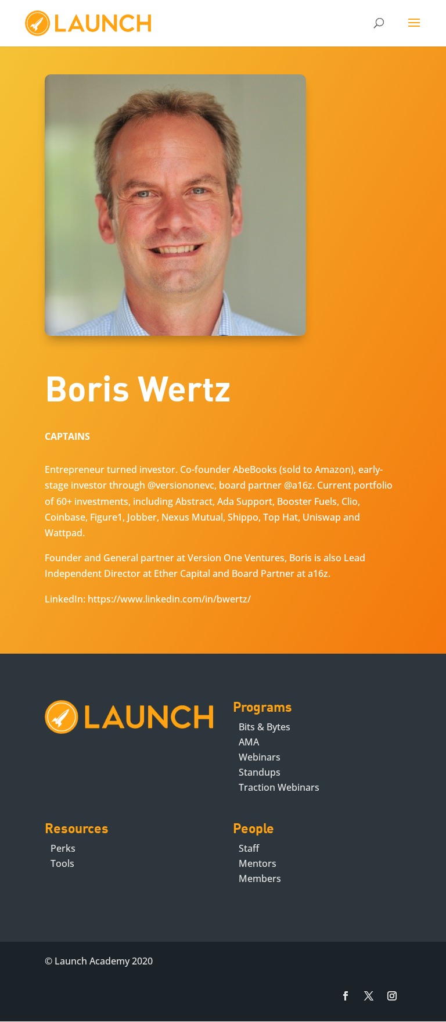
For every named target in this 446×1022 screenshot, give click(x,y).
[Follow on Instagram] (392, 996)
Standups (259, 772)
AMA (249, 742)
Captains (67, 436)
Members (260, 878)
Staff (249, 848)
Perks (63, 848)
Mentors (257, 863)
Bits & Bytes (264, 726)
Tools (62, 863)
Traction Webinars (279, 787)
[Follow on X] (368, 996)
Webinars (259, 757)
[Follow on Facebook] (345, 996)
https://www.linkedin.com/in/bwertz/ (169, 599)
